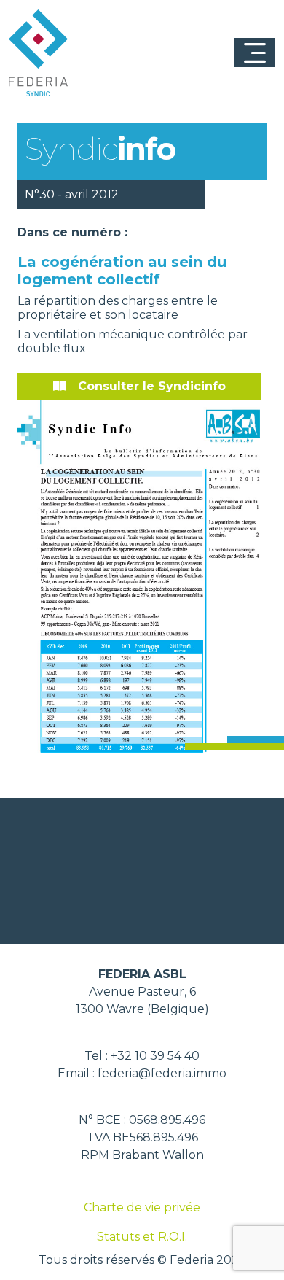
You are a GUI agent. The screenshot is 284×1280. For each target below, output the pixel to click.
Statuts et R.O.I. (142, 1237)
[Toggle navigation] (254, 52)
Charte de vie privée (142, 1207)
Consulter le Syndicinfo (152, 386)
